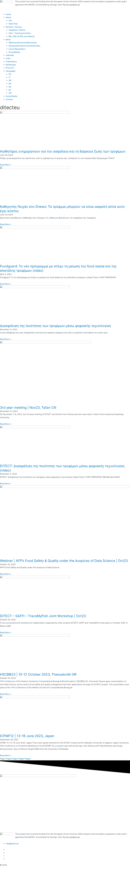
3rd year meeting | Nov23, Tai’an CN (28, 407)
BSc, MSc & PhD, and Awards (22, 36)
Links (8, 58)
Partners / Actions (14, 27)
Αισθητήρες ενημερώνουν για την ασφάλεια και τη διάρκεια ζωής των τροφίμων (62, 151)
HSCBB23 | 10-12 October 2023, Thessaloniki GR (38, 674)
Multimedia (11, 65)
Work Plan (13, 24)
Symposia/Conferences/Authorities (24, 46)
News (8, 39)
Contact (9, 99)
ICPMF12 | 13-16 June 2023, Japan (27, 736)
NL (10, 90)
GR (10, 80)
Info (10, 20)
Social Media (11, 96)
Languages (10, 71)
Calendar (10, 55)
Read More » (5, 164)
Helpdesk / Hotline (17, 30)
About (8, 17)
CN (10, 93)
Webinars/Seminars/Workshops (23, 42)
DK (10, 83)
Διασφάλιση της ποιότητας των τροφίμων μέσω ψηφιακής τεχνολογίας (55, 326)
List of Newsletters (17, 49)
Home (8, 14)
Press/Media (14, 52)
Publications (11, 61)
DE (10, 87)
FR (10, 74)
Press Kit (10, 68)
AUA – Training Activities (20, 33)
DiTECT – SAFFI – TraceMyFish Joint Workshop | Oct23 (43, 616)
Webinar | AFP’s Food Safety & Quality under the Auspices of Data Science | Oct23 (64, 561)
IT (9, 77)
